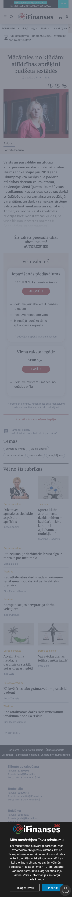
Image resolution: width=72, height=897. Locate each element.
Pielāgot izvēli (25, 888)
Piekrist (53, 888)
